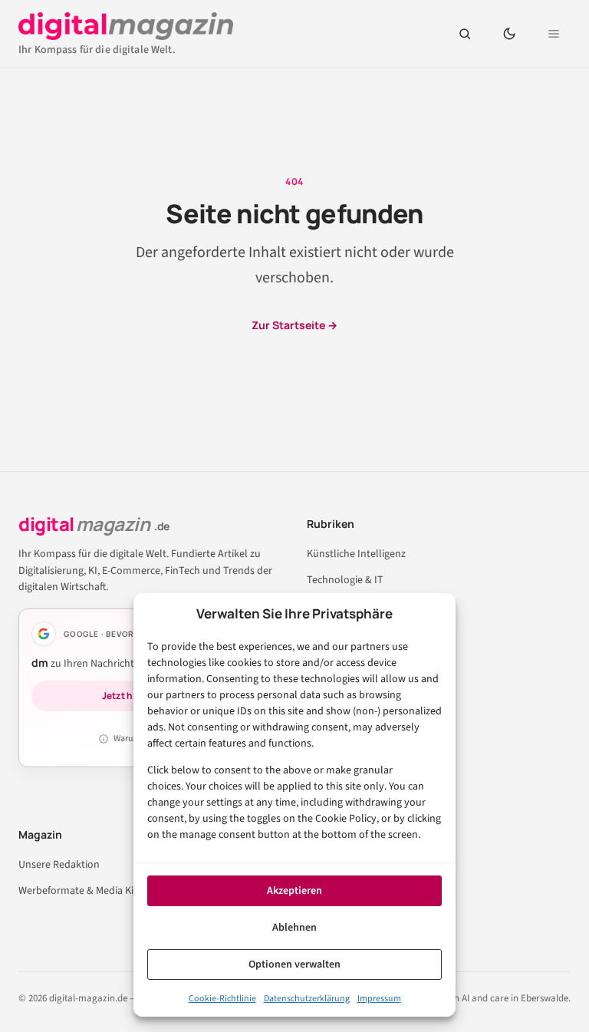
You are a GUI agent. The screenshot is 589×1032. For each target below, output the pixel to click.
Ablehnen (294, 927)
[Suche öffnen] (465, 34)
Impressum (379, 998)
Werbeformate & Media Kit (77, 890)
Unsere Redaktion (59, 864)
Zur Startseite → (294, 325)
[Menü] (554, 34)
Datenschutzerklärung (307, 998)
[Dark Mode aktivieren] (509, 34)
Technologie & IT (345, 580)
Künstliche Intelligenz (356, 554)
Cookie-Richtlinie (222, 998)
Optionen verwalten (294, 964)
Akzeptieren (294, 890)
